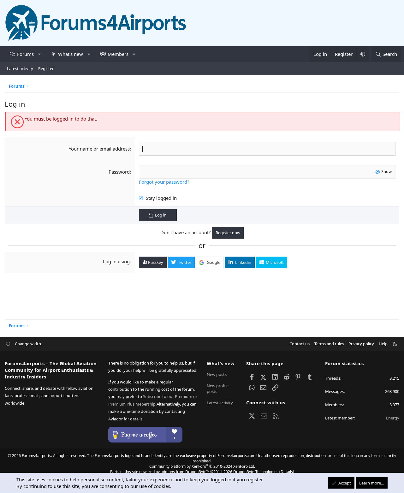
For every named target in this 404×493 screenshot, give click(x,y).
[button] (39, 54)
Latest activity (20, 68)
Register (46, 68)
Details (287, 471)
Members (118, 54)
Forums (25, 54)
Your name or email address (99, 149)
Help (383, 344)
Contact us (299, 344)
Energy (392, 418)
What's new (70, 54)
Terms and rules (329, 344)
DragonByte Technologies (255, 471)
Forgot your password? (164, 182)
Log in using (116, 261)
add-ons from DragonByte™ (185, 471)
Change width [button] (28, 344)
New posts (217, 374)
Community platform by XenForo (202, 466)
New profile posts (218, 388)
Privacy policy (361, 344)
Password (119, 172)
